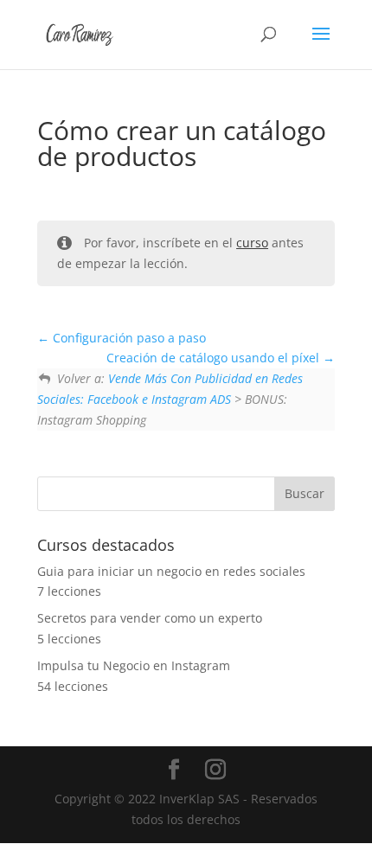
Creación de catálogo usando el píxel (214, 357)
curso (252, 242)
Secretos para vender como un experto (149, 618)
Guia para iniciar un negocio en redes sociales (171, 571)
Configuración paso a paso (127, 337)
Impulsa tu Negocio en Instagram (133, 665)
